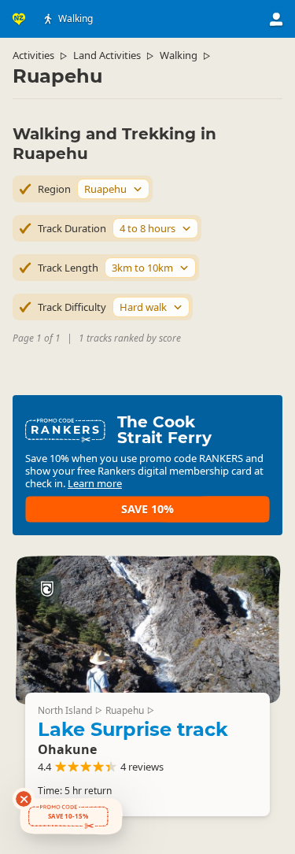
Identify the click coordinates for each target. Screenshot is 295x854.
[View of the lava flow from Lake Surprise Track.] (147, 629)
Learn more (95, 483)
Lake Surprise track (133, 729)
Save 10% (147, 508)
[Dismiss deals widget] (23, 799)
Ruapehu (124, 710)
